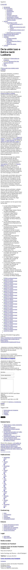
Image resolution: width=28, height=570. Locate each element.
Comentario (4, 378)
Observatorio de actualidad (14, 18)
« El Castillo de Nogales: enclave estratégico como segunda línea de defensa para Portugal (11, 445)
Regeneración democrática (11, 34)
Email (5, 65)
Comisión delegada (12, 15)
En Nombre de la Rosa (10, 529)
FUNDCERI (4, 4)
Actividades (7, 517)
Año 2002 (6, 411)
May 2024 (5, 484)
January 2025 (6, 463)
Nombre (3, 372)
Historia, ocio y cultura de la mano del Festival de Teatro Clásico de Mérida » (11, 449)
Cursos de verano (11, 44)
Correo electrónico (6, 375)
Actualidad (10, 10)
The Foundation (8, 8)
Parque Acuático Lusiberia (8, 93)
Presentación (10, 11)
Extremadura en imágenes (14, 32)
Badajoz (6, 413)
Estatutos (9, 13)
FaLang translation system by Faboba (5, 451)
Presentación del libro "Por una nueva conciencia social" (12, 437)
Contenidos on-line (12, 23)
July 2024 (5, 476)
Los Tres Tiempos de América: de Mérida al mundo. (12, 439)
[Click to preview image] (11, 69)
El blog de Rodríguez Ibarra (11, 524)
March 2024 (5, 493)
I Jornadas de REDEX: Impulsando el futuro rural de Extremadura (11, 429)
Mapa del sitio (7, 537)
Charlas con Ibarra (9, 526)
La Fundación (7, 514)
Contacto (3, 561)
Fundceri (8, 566)
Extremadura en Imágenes (11, 410)
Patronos (9, 14)
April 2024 (5, 489)
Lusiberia (6, 414)
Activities (6, 37)
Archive (6, 21)
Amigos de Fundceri (9, 35)
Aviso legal (7, 536)
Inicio (5, 513)
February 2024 (6, 497)
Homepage (7, 7)
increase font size (8, 62)
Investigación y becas (13, 17)
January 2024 (6, 501)
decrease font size (14, 61)
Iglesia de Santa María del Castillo (10, 141)
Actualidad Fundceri (9, 519)
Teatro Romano (10, 140)
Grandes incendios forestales (12, 39)
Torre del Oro (4, 164)
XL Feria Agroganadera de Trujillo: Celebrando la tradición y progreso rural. (13, 433)
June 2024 (5, 480)
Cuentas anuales (11, 20)
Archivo (6, 516)
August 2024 (6, 472)
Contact (6, 45)
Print (5, 64)
